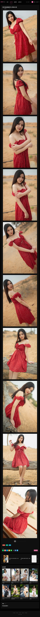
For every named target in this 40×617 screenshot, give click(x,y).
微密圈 (15, 2)
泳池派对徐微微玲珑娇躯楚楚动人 (33, 582)
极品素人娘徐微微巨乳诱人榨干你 (24, 598)
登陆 (34, 1)
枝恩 (9, 545)
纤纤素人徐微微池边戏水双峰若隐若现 (15, 598)
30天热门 (17, 612)
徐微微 (4, 545)
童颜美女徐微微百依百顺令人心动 (6, 598)
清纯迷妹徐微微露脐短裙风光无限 (6, 582)
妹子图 (11, 2)
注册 (37, 1)
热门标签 (14, 612)
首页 (7, 2)
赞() (36, 550)
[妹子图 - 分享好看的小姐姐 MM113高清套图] (3, 2)
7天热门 (20, 612)
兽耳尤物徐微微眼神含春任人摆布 (33, 598)
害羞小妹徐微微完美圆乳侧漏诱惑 (15, 582)
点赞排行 (20, 2)
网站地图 (26, 612)
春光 (7, 545)
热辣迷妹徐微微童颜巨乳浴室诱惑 (24, 582)
